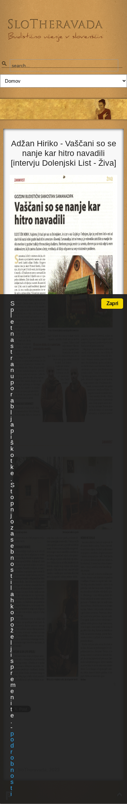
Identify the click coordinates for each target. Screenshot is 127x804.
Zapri (112, 303)
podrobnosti (12, 764)
